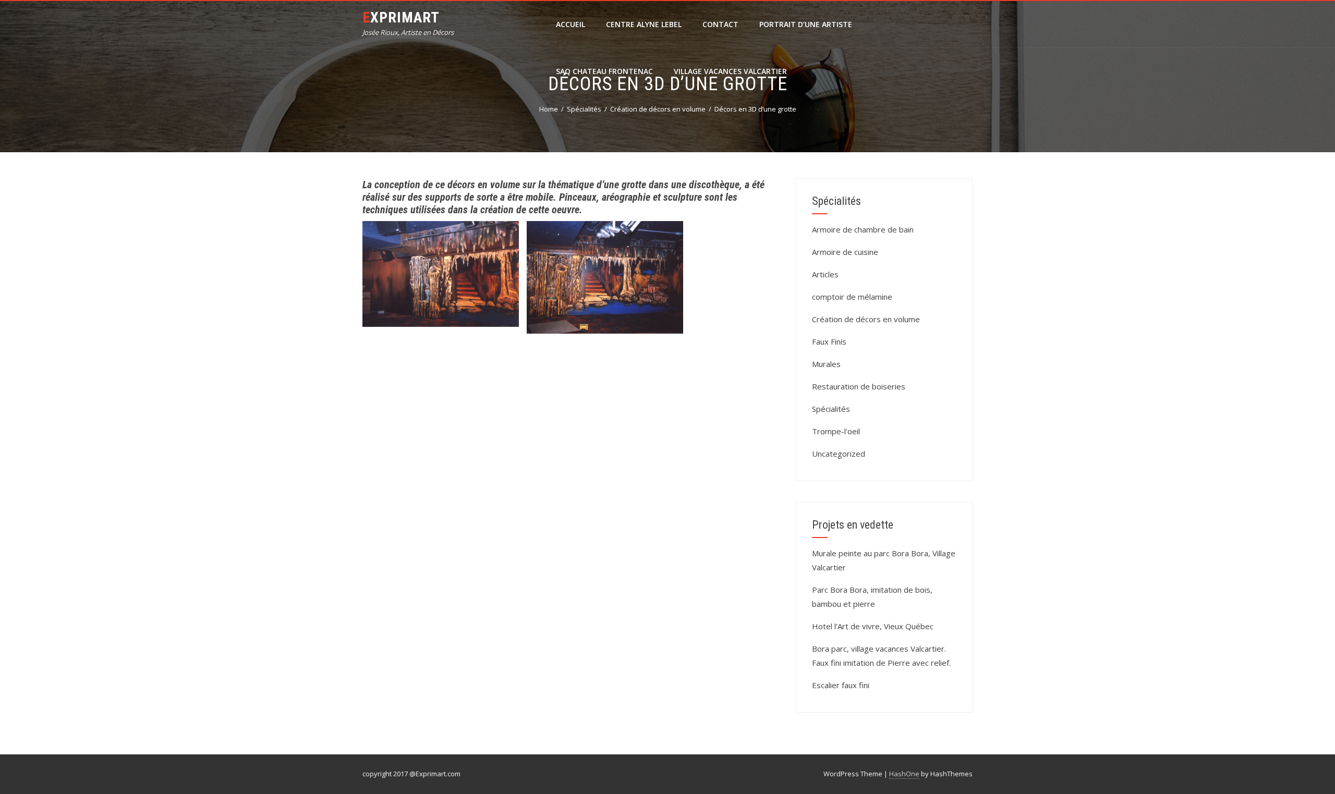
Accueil (570, 24)
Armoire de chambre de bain (863, 229)
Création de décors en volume (866, 319)
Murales (826, 364)
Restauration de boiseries (858, 386)
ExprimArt (401, 17)
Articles (825, 274)
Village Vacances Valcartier (730, 71)
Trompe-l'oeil (836, 431)
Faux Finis (829, 341)
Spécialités (831, 409)
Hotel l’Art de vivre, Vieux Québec (872, 626)
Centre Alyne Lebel (644, 24)
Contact (720, 24)
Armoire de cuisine (845, 252)
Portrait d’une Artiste (805, 24)
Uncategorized (838, 453)
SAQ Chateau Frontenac (604, 71)
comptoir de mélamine (852, 296)
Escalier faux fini (840, 685)
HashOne (904, 773)
